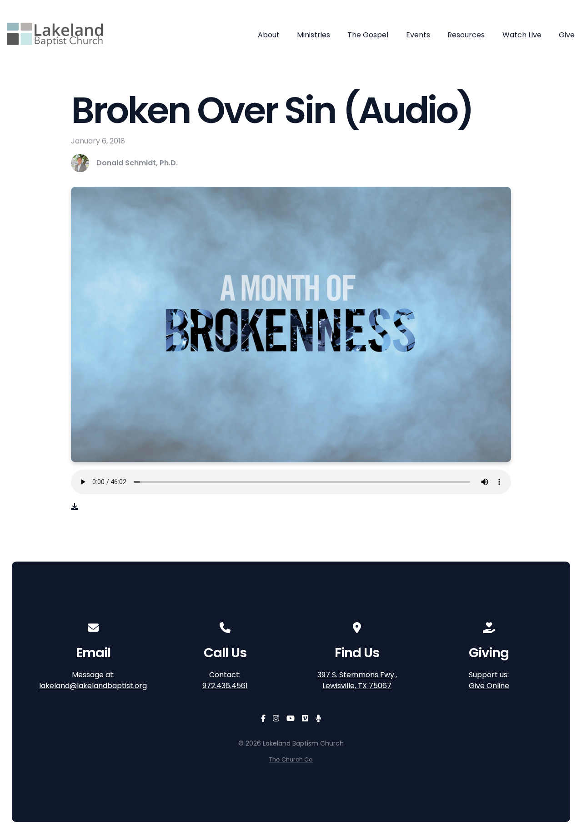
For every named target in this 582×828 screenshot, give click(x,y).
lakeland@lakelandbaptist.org (93, 685)
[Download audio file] (74, 506)
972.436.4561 (225, 685)
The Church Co (291, 759)
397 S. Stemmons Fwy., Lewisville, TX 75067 (357, 680)
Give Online (489, 685)
